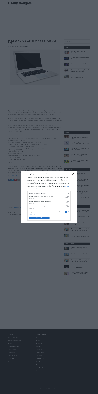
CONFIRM (39, 217)
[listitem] (49, 193)
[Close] (73, 174)
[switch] (67, 197)
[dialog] (49, 197)
